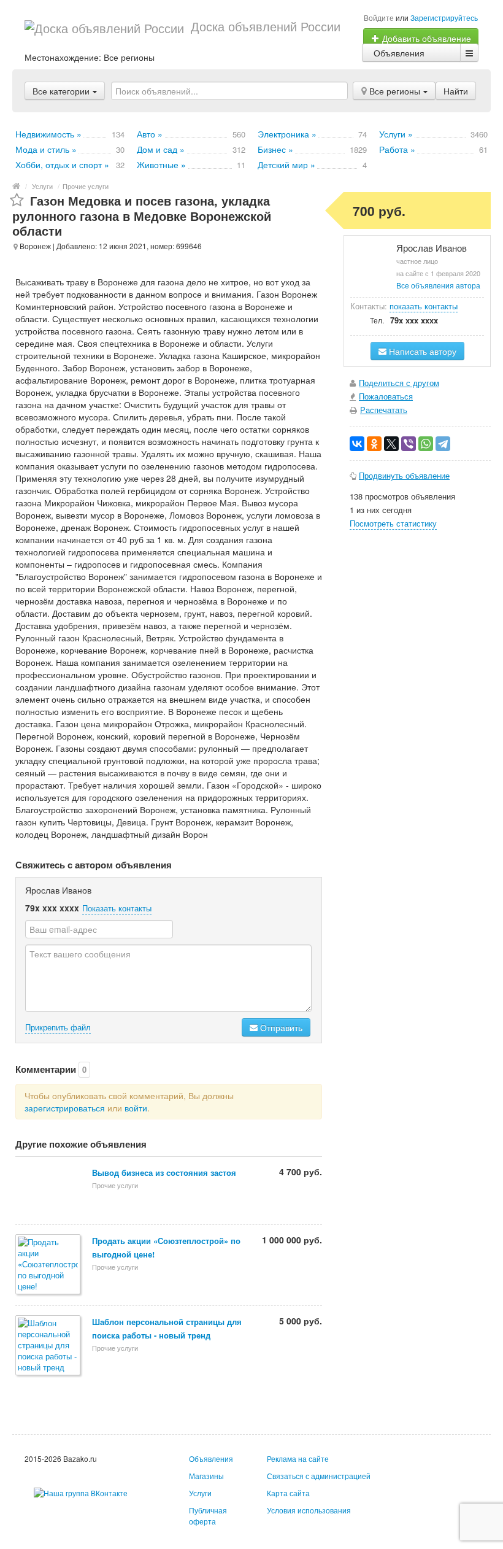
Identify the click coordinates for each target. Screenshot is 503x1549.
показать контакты (424, 306)
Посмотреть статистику (393, 523)
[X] (391, 443)
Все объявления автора (438, 285)
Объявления (399, 53)
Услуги (42, 186)
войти (136, 1108)
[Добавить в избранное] (17, 200)
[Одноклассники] (374, 443)
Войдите (379, 17)
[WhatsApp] (425, 443)
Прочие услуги (86, 186)
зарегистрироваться (65, 1108)
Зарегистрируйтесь (444, 17)
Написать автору (421, 351)
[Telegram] (443, 443)
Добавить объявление (425, 38)
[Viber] (408, 443)
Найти (455, 91)
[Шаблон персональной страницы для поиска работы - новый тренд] (48, 1346)
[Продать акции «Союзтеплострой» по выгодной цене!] (48, 1265)
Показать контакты (117, 908)
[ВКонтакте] (357, 443)
